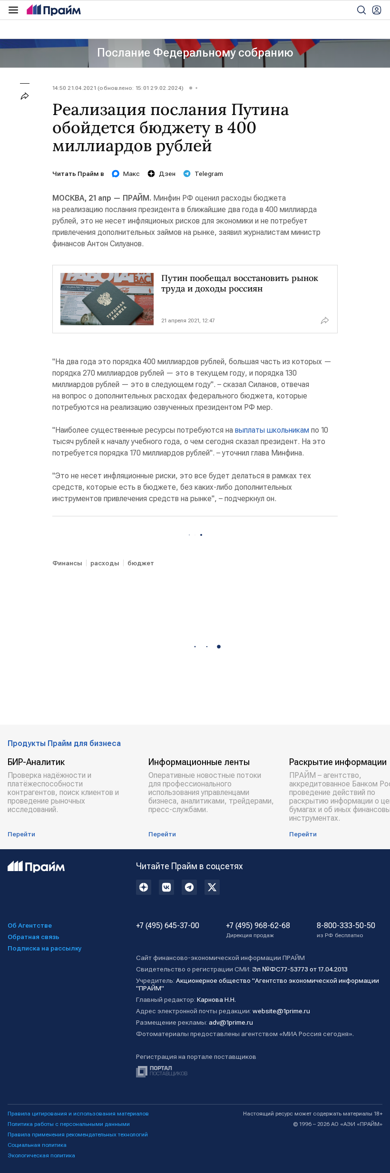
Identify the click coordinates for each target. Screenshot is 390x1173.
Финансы (67, 563)
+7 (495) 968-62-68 (258, 930)
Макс (131, 173)
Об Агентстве (30, 925)
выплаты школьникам (272, 430)
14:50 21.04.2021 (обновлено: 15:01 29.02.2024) (118, 88)
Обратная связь (33, 936)
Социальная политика (37, 1145)
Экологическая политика (41, 1155)
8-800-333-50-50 (346, 930)
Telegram (209, 173)
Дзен (167, 173)
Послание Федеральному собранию (195, 52)
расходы (104, 563)
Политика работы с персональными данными (69, 1124)
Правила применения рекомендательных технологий (78, 1134)
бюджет (140, 563)
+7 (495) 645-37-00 (167, 925)
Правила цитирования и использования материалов (78, 1113)
